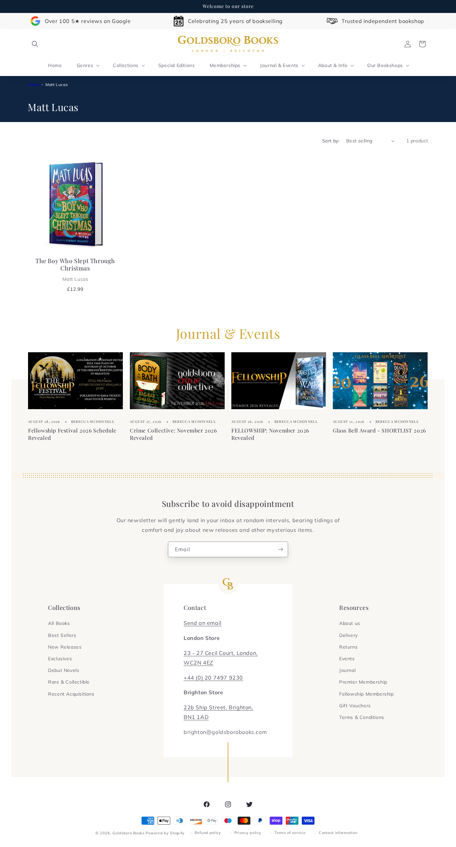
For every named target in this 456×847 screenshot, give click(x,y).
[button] (35, 44)
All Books (59, 623)
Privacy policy (247, 832)
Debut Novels (63, 670)
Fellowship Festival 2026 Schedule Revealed (72, 434)
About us (349, 623)
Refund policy (208, 832)
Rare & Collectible (69, 682)
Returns (348, 647)
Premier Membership (363, 682)
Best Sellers (62, 635)
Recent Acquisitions (71, 694)
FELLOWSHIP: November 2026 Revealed (270, 434)
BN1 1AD (196, 717)
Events (347, 659)
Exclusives (60, 659)
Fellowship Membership (366, 694)
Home (34, 84)
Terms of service (289, 832)
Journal (347, 670)
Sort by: (330, 141)
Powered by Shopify (165, 833)
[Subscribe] (280, 549)
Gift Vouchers (355, 706)
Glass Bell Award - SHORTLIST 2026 (379, 430)
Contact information (338, 832)
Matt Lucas (56, 84)
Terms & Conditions (361, 717)
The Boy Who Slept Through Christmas (75, 269)
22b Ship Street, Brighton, (218, 707)
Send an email (203, 623)
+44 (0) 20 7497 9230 (213, 677)
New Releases (64, 647)
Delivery (348, 635)
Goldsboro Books (128, 833)
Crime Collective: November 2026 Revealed (173, 434)
